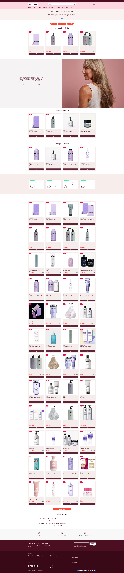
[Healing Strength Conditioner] (70, 336)
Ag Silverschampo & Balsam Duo (68, 244)
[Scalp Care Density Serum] (53, 336)
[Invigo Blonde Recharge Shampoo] (53, 463)
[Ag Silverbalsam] (53, 121)
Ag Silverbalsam (49, 131)
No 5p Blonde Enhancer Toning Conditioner (70, 164)
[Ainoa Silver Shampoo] (53, 438)
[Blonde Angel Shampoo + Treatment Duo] (87, 209)
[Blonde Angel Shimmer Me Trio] (36, 311)
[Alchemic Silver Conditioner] (87, 121)
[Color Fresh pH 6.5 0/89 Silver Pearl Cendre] (70, 311)
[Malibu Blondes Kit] (36, 463)
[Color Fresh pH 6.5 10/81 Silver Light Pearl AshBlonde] (53, 361)
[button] (61, 190)
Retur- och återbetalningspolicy (77, 560)
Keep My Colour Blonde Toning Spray (86, 164)
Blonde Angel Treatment (33, 131)
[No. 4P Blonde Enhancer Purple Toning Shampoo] (70, 38)
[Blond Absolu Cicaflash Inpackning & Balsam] (87, 285)
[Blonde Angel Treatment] (36, 121)
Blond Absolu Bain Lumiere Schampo (35, 397)
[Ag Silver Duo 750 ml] (36, 361)
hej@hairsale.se (59, 556)
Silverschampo (31, 448)
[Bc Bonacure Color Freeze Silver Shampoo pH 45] (53, 489)
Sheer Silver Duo (83, 321)
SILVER (64, 397)
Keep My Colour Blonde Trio (33, 422)
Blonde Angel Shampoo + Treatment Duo (87, 219)
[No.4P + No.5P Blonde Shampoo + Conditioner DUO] (53, 285)
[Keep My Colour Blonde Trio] (36, 412)
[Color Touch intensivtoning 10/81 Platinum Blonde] (87, 463)
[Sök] (75, 4)
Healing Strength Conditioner (68, 346)
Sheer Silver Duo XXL (83, 422)
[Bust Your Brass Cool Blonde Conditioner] (70, 463)
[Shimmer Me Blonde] (70, 260)
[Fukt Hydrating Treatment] (70, 209)
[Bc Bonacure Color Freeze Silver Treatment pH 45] (87, 489)
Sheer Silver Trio (66, 448)
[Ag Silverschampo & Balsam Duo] (87, 38)
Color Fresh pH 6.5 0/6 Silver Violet (52, 422)
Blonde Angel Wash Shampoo (51, 219)
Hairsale (35, 570)
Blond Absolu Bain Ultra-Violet (51, 321)
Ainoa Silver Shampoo (50, 448)
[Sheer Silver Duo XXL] (87, 412)
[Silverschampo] (87, 361)
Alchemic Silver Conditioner (85, 131)
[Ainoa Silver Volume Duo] (87, 438)
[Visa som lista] (86, 198)
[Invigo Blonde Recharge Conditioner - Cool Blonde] (36, 489)
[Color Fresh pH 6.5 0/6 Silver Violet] (53, 412)
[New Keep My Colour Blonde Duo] (87, 336)
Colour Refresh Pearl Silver (67, 131)
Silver (30, 244)
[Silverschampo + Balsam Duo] (53, 387)
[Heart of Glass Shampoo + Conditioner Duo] (87, 260)
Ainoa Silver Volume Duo (84, 448)
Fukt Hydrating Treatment (67, 219)
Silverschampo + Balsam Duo (51, 397)
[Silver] (53, 38)
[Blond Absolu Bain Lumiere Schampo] (36, 387)
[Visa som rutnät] (85, 198)
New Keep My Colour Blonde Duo (85, 346)
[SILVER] (70, 387)
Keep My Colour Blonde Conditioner (35, 346)
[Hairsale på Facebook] (50, 567)
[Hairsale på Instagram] (52, 567)
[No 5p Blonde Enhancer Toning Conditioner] (70, 154)
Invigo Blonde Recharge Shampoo (52, 473)
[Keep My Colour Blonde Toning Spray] (87, 154)
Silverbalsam (82, 397)
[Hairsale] (33, 4)
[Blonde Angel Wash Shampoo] (36, 38)
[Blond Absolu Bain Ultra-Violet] (53, 311)
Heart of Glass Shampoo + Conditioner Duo (87, 270)
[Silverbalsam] (87, 387)
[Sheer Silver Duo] (87, 311)
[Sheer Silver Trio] (70, 438)
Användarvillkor (74, 562)
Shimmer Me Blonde (66, 270)
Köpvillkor (73, 555)
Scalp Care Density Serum (50, 346)
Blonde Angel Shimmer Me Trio (34, 321)
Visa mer (62, 18)
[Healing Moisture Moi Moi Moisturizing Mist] (36, 260)
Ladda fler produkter (62, 509)
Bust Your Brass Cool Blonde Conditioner (70, 473)
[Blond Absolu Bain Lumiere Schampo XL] (70, 489)
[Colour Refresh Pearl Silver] (70, 121)
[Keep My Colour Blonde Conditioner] (36, 336)
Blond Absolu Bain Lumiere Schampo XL (70, 499)
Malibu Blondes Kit (32, 473)
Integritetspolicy (75, 557)
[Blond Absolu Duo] (70, 361)
